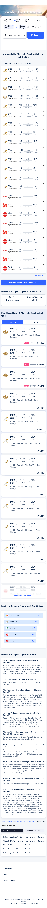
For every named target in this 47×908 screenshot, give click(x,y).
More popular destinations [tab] (12, 830)
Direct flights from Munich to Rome (34, 841)
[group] (9, 27)
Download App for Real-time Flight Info (23, 282)
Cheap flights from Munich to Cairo (13, 841)
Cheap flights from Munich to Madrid (34, 849)
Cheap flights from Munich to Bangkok (34, 845)
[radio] (7, 20)
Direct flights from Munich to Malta (13, 849)
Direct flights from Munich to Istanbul (34, 837)
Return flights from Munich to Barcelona (13, 837)
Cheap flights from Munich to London (13, 845)
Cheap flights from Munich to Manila (34, 853)
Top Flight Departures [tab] (34, 830)
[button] (13, 26)
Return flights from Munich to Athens (13, 853)
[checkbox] (39, 20)
